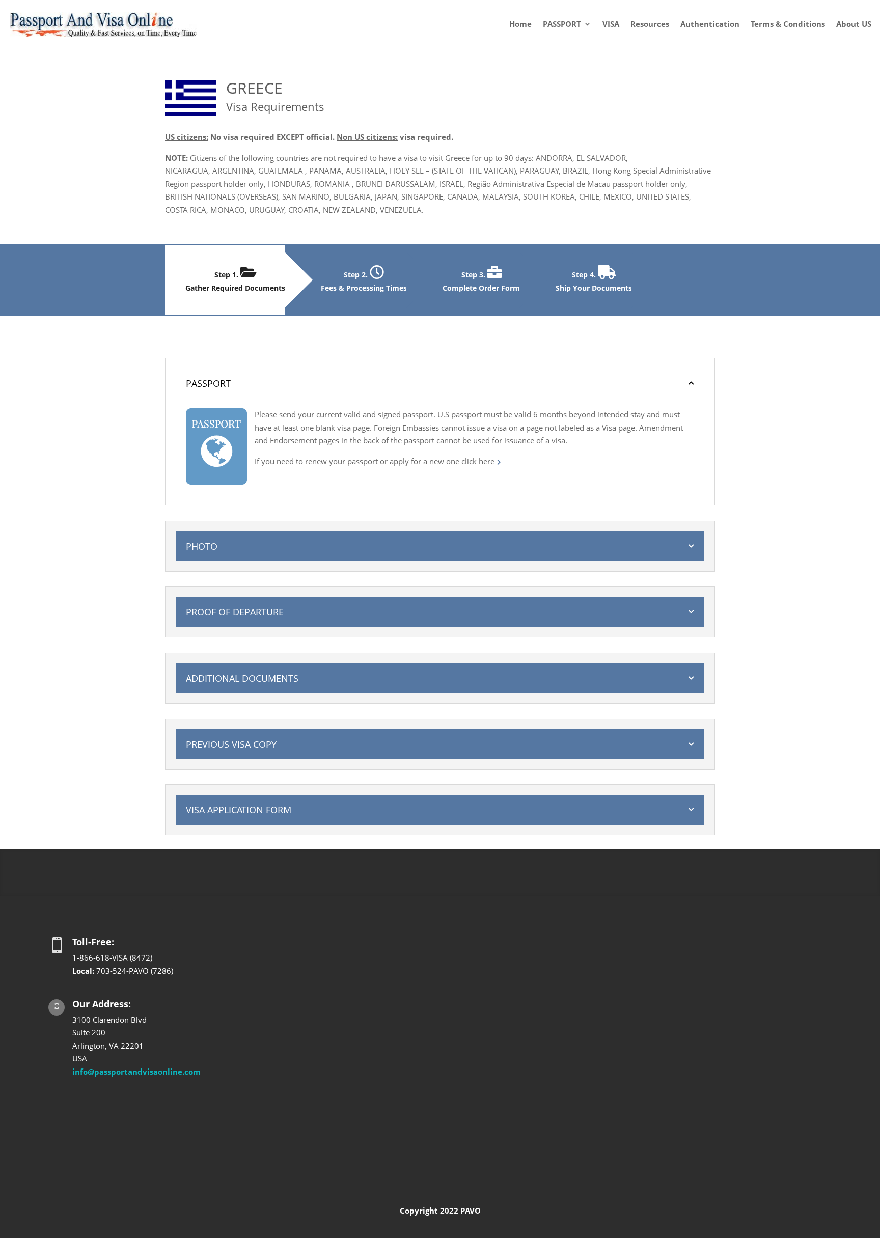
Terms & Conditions (788, 24)
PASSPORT (562, 24)
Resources (649, 24)
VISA (610, 24)
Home (520, 24)
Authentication (709, 24)
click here (477, 461)
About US (853, 24)
